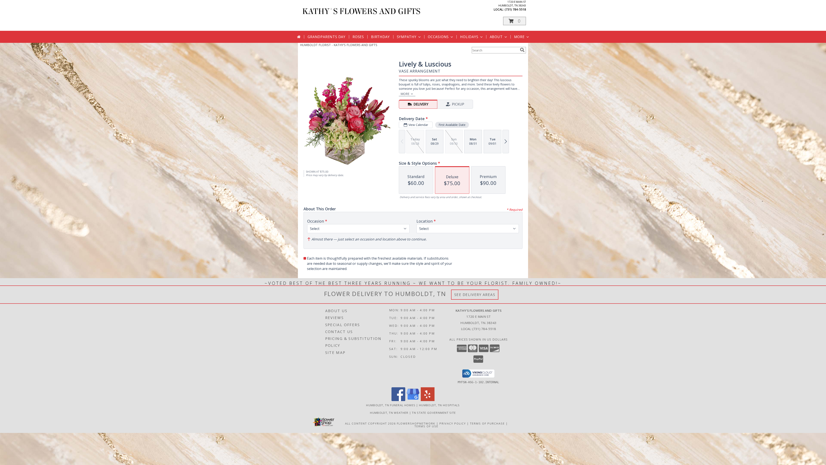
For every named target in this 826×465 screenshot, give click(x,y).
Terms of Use (426, 426)
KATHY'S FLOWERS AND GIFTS (361, 11)
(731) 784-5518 (515, 9)
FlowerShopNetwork (416, 423)
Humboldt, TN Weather (389, 413)
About (496, 36)
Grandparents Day (326, 36)
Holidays (469, 36)
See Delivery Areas (474, 294)
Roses (358, 36)
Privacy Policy (452, 423)
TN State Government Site (434, 413)
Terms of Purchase (487, 423)
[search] (522, 50)
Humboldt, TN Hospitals (439, 405)
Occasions (438, 36)
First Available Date (452, 125)
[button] (514, 21)
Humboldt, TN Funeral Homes (390, 405)
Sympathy (406, 36)
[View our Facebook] (398, 400)
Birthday (380, 36)
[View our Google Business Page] (413, 400)
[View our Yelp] (428, 400)
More (519, 36)
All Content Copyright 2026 (370, 423)
